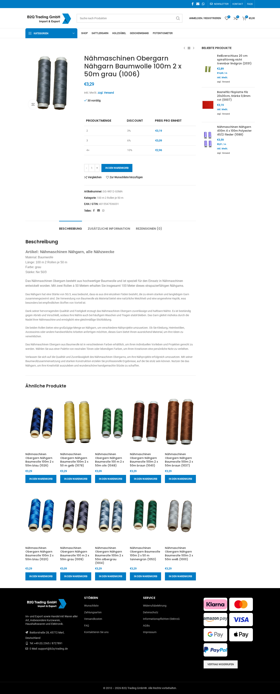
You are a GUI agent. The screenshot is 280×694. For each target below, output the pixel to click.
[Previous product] (184, 48)
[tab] (70, 227)
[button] (40, 479)
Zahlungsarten (93, 612)
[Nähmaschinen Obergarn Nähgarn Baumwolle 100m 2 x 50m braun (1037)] (180, 422)
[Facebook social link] (192, 4)
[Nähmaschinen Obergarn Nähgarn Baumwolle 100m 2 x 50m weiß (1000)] (180, 515)
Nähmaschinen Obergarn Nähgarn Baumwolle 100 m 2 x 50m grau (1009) (74, 553)
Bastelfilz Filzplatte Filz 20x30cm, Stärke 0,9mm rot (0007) (233, 95)
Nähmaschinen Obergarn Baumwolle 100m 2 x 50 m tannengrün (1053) (145, 553)
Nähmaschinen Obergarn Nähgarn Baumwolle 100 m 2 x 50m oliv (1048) (109, 459)
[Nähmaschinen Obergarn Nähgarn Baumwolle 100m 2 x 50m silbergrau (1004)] (110, 515)
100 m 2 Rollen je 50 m (110, 197)
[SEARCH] (178, 18)
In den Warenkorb (117, 167)
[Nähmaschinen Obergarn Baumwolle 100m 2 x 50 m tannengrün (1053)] (145, 515)
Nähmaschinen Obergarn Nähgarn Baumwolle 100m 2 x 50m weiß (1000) (179, 553)
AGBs (146, 625)
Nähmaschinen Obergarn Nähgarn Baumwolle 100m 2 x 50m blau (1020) (39, 553)
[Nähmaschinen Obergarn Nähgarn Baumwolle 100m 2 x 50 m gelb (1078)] (75, 422)
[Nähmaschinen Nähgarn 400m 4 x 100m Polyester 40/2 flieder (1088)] (208, 140)
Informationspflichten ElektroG (161, 618)
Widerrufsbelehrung (154, 605)
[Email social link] (198, 4)
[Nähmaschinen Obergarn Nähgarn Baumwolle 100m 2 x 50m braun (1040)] (145, 422)
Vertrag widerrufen (220, 664)
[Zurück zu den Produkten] (189, 48)
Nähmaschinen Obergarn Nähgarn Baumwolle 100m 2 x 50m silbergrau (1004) (109, 555)
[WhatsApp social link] (203, 4)
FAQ (86, 625)
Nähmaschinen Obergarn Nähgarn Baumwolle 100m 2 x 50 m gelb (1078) (74, 459)
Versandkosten (93, 618)
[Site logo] (49, 17)
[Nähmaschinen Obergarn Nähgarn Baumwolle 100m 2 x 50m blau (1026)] (40, 422)
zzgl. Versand (106, 92)
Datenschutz (150, 612)
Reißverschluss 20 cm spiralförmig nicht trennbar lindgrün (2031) (234, 59)
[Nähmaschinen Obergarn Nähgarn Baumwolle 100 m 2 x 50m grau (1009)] (75, 515)
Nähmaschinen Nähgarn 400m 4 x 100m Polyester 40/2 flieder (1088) (234, 130)
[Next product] (193, 48)
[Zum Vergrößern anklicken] (33, 104)
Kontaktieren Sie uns (96, 632)
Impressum (149, 632)
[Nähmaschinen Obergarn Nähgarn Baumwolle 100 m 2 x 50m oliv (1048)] (110, 422)
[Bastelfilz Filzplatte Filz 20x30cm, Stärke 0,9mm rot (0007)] (208, 104)
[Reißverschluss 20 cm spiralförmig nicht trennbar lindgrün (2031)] (208, 69)
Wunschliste (91, 605)
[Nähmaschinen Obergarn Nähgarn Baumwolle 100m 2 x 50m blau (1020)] (40, 515)
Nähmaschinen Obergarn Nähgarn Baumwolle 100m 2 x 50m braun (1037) (179, 459)
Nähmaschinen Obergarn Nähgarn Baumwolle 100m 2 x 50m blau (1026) (39, 459)
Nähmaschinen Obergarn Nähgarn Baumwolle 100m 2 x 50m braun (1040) (144, 459)
